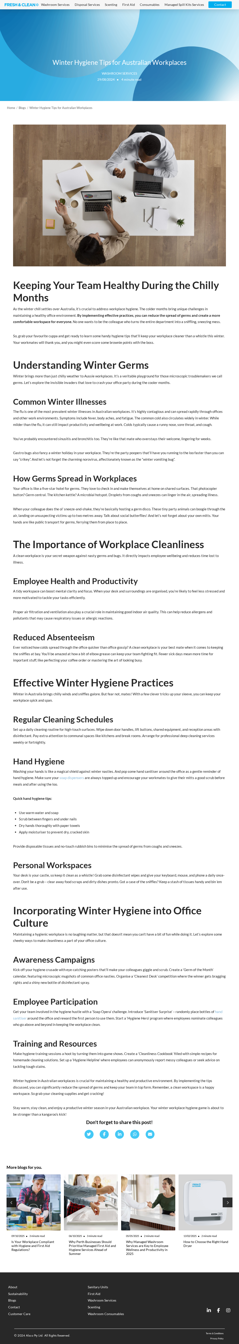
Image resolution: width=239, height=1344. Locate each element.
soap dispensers (72, 778)
